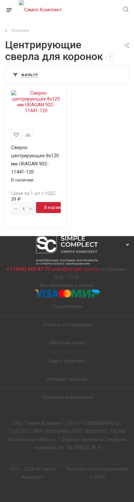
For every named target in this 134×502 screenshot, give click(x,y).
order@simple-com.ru (75, 269)
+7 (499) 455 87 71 (28, 269)
